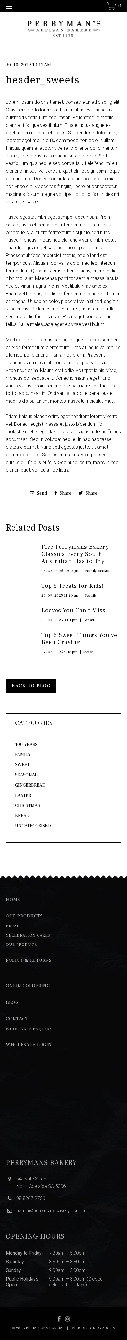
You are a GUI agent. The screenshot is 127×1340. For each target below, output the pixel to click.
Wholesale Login (29, 1045)
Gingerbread (30, 785)
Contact (17, 1019)
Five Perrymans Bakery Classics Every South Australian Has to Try (75, 554)
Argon (108, 1328)
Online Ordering (28, 986)
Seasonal (105, 570)
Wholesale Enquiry (29, 1029)
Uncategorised (33, 826)
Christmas (27, 805)
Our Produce (21, 944)
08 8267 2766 (30, 1198)
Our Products (24, 916)
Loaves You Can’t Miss (73, 610)
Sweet (88, 651)
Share (64, 493)
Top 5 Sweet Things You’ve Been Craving (79, 638)
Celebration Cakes (28, 935)
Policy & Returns (29, 960)
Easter (23, 795)
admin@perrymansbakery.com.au (51, 1210)
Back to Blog (31, 686)
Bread (88, 620)
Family (90, 570)
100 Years (26, 745)
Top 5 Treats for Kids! (72, 586)
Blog (12, 1002)
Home (13, 900)
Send (41, 493)
